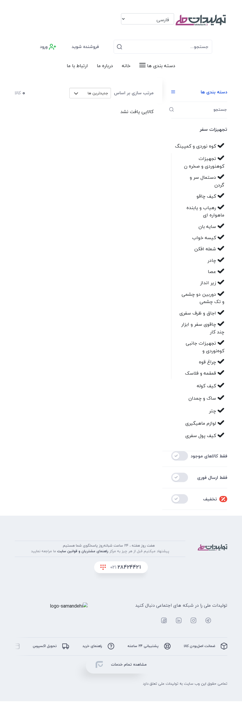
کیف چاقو (207, 196)
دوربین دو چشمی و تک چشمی (203, 298)
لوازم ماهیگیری (201, 423)
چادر (212, 260)
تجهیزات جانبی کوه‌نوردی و (205, 347)
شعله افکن (206, 249)
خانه (126, 66)
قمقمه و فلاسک (201, 373)
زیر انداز (209, 283)
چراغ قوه (208, 362)
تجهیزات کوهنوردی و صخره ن (204, 162)
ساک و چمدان (203, 398)
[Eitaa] (220, 620)
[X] (146, 620)
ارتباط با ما (77, 66)
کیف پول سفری (201, 435)
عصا (213, 271)
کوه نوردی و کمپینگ (196, 146)
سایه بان (208, 226)
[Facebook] (161, 620)
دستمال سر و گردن (207, 181)
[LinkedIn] (176, 620)
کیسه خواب (205, 238)
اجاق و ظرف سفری (198, 313)
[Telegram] (205, 620)
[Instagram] (190, 620)
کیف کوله (207, 386)
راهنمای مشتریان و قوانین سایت (82, 551)
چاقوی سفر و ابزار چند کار (202, 328)
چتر (213, 411)
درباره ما (105, 66)
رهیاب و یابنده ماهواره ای (205, 211)
